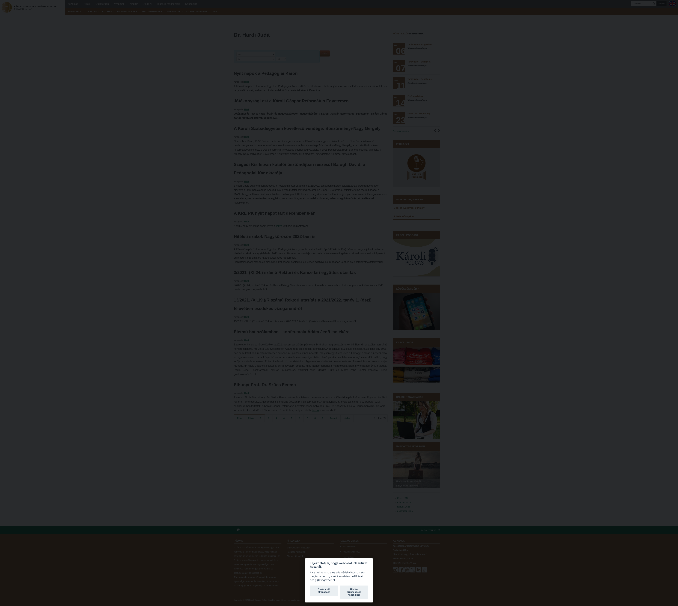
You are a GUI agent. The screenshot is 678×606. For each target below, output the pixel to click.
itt (328, 576)
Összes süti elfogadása (324, 590)
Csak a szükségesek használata (354, 592)
